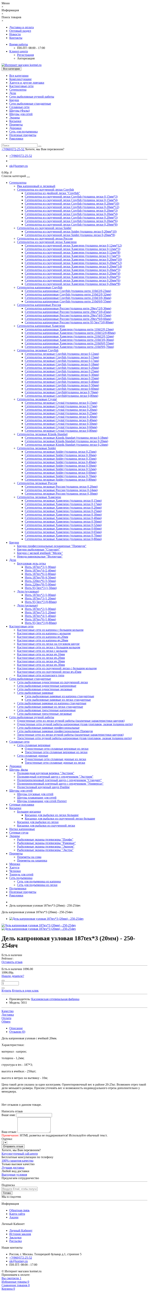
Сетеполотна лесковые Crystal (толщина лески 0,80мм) (61, 430)
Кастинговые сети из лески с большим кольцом (48, 647)
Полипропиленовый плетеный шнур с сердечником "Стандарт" (59, 780)
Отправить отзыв (13, 1146)
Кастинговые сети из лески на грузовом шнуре (48, 643)
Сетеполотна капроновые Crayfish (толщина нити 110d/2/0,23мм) (68, 291)
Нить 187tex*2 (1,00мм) (40, 595)
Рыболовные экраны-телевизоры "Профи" (45, 839)
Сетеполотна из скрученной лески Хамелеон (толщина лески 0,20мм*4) (72, 273)
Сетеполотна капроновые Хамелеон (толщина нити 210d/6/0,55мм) (69, 343)
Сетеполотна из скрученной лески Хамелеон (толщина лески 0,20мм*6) (72, 280)
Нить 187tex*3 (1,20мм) (40, 598)
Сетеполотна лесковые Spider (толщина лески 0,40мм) (60, 462)
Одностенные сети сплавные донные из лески (55, 759)
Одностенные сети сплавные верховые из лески (56, 748)
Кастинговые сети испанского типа (40, 675)
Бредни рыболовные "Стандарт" (38, 549)
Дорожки (15, 128)
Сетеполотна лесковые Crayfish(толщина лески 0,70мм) (61, 392)
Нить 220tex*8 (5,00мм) (40, 584)
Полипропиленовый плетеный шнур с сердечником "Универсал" (60, 783)
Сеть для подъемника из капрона (39, 881)
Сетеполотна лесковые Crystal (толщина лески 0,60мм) (61, 427)
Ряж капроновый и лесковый (36, 186)
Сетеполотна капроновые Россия (39, 305)
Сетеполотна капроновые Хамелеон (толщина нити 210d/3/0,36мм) (69, 339)
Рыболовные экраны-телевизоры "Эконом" (45, 846)
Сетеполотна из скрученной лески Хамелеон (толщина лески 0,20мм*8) (72, 284)
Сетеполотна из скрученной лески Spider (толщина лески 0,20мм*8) (70, 235)
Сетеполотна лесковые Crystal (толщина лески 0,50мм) (61, 423)
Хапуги (14, 867)
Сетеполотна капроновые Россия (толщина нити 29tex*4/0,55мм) (68, 315)
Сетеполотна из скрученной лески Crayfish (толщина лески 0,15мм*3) (71, 196)
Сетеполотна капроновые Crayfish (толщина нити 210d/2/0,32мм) (68, 294)
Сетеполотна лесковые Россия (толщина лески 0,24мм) (61, 490)
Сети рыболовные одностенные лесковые (44, 689)
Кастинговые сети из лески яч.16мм (41, 654)
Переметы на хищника (32, 860)
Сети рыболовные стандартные (30, 103)
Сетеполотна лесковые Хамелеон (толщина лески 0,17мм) (63, 504)
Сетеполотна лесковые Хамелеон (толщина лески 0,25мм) (63, 511)
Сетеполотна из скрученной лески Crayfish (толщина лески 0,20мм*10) (72, 203)
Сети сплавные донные (32, 755)
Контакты (15, 37)
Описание (16, 1028)
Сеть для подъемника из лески (37, 885)
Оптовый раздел (20, 30)
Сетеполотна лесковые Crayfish (37, 350)
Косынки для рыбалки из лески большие (52, 815)
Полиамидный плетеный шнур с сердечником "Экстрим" (55, 776)
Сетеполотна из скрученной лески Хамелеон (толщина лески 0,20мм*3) (72, 270)
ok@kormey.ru (18, 166)
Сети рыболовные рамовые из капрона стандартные (59, 696)
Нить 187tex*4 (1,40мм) (40, 616)
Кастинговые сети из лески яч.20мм (41, 657)
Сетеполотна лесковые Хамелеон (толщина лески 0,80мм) (63, 539)
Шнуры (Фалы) (19, 110)
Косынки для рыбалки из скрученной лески (46, 825)
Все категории (19, 75)
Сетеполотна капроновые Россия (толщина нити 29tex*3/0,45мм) (68, 312)
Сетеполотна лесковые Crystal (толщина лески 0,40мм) (61, 420)
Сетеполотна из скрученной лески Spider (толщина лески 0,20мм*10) (71, 231)
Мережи (14, 864)
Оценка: (7, 1138)
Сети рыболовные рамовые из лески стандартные (58, 699)
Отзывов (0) (17, 1031)
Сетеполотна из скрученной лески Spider (44, 228)
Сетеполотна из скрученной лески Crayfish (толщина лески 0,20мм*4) (71, 214)
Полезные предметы (22, 135)
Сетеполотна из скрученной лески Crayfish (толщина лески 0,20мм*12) (72, 207)
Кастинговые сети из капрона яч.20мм (42, 636)
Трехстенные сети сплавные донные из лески (55, 762)
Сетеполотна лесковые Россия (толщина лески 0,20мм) (61, 486)
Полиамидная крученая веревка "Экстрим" (45, 773)
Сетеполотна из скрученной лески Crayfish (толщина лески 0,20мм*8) (71, 224)
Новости (15, 34)
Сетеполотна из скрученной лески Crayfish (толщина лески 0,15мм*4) (71, 200)
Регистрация (25, 54)
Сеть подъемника (20, 878)
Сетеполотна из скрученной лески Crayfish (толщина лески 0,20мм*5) (71, 217)
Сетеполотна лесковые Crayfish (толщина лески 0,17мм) (62, 360)
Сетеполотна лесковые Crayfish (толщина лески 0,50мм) (62, 385)
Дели (12, 93)
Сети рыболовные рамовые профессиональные (48, 727)
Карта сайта (17, 1213)
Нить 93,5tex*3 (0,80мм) (41, 602)
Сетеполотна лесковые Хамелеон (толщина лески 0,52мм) (63, 525)
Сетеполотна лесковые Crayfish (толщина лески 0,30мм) (62, 374)
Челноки (15, 871)
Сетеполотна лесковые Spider (36, 448)
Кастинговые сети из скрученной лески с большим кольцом (57, 668)
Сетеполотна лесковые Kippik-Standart (42, 434)
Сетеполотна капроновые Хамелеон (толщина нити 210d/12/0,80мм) (70, 332)
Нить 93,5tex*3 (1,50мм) (41, 588)
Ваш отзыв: (9, 1131)
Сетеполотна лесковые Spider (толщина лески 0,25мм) (60, 451)
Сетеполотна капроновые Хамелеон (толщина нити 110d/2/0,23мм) (69, 329)
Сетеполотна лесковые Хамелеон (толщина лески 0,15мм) (63, 500)
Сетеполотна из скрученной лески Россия (45, 238)
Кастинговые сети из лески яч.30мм (41, 664)
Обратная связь (19, 1210)
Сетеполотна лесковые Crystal (37, 399)
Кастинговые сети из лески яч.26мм (41, 661)
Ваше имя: (8, 1115)
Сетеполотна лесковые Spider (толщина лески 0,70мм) (60, 476)
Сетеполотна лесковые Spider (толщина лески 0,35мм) (60, 458)
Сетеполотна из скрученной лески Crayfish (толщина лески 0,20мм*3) (71, 210)
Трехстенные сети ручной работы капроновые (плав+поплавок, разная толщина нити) (74, 738)
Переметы (16, 124)
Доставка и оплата (21, 27)
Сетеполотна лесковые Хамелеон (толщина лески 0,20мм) (63, 507)
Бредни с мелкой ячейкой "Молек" (40, 553)
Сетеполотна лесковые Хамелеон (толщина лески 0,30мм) (63, 514)
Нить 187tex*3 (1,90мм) (40, 567)
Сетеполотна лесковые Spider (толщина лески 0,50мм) (60, 465)
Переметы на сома (29, 857)
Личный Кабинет (20, 1230)
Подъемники (17, 888)
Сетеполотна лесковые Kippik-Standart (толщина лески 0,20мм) (66, 441)
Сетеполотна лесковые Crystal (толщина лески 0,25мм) (61, 413)
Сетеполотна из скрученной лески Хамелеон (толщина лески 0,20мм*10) (73, 259)
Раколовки (16, 138)
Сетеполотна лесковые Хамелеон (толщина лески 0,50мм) (63, 521)
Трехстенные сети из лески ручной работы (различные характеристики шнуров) (70, 734)
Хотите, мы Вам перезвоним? (44, 149)
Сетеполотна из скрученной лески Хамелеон (47, 242)
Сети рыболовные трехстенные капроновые (46, 710)
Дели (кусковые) (28, 591)
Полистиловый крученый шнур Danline (43, 787)
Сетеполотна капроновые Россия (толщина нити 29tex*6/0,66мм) (68, 319)
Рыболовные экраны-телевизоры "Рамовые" (46, 843)
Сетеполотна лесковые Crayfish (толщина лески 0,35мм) (62, 378)
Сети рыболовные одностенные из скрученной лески (52, 682)
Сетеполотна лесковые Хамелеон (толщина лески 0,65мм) (63, 532)
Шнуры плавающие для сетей (36, 797)
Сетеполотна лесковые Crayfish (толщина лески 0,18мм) (62, 364)
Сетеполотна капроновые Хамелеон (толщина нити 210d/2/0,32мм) (69, 336)
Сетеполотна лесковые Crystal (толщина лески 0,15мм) (61, 402)
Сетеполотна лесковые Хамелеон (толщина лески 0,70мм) (63, 535)
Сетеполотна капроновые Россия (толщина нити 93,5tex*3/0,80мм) (69, 322)
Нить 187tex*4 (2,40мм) (40, 570)
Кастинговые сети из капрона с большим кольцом (50, 629)
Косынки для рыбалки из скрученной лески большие (60, 818)
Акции (13, 1217)
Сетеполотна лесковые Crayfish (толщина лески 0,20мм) (62, 367)
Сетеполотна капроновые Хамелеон (41, 325)
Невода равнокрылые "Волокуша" (40, 556)
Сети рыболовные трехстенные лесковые (44, 713)
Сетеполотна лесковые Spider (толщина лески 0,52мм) (60, 469)
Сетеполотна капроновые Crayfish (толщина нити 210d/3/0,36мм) (68, 298)
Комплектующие (20, 79)
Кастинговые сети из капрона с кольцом (44, 633)
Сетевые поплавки (21, 804)
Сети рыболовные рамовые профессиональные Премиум (55, 731)
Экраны (14, 117)
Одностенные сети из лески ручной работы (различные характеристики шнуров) (71, 720)
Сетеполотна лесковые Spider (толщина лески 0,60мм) (60, 472)
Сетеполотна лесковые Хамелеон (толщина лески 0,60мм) (63, 528)
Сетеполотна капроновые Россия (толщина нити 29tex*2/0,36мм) (68, 308)
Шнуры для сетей (21, 114)
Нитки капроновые (22, 829)
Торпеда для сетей (21, 874)
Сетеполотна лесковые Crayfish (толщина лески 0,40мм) (62, 381)
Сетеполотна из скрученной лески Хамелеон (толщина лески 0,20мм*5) (72, 277)
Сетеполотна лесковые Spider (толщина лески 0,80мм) (60, 479)
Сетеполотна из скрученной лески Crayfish (45, 189)
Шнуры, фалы (18, 769)
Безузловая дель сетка (31, 563)
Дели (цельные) (27, 605)
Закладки (15, 1237)
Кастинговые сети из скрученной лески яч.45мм (49, 671)
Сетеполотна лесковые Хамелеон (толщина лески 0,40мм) (63, 518)
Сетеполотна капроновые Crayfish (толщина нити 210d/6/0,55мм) (68, 301)
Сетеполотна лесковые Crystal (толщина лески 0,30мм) (61, 416)
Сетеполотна (17, 89)
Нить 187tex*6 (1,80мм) (40, 619)
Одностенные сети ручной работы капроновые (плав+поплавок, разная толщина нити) (75, 724)
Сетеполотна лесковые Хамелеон (39, 497)
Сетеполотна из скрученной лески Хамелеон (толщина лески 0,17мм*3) (72, 256)
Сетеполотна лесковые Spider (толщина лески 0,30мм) (60, 455)
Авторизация (26, 58)
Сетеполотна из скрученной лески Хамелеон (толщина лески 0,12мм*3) (72, 249)
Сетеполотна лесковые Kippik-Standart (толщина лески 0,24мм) (66, 444)
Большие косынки (29, 811)
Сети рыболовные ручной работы (31, 96)
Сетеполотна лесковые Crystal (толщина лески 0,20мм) (61, 409)
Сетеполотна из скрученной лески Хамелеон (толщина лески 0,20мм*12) (73, 263)
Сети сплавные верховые (33, 745)
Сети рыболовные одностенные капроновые (46, 685)
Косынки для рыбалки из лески (38, 822)
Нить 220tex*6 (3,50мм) (40, 581)
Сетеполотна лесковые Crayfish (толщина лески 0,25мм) (62, 371)
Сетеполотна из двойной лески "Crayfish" (52, 193)
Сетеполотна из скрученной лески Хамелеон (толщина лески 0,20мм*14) (73, 266)
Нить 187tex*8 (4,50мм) (40, 577)
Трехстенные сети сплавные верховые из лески (56, 752)
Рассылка (15, 1241)
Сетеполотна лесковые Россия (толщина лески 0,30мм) (61, 493)
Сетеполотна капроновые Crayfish (39, 287)
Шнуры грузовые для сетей (35, 794)
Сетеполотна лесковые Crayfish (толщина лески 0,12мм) (62, 353)
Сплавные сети (19, 107)
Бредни (14, 100)
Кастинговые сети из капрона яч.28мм (42, 640)
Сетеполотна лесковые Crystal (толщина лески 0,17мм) (61, 406)
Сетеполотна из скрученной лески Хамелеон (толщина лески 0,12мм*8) (72, 252)
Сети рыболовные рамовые (35, 692)
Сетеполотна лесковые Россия (37, 483)
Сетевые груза (18, 832)
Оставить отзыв (12, 962)
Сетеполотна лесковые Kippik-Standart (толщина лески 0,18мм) (66, 437)
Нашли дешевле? (13, 976)
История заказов (20, 1234)
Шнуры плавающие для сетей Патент (42, 801)
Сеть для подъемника (23, 131)
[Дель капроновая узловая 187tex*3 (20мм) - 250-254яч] (46, 918)
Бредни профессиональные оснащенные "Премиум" (51, 546)
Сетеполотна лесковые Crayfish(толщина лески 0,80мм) (61, 395)
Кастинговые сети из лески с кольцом (42, 650)
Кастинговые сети (21, 86)
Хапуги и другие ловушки (26, 82)
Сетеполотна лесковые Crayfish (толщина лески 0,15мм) (62, 357)
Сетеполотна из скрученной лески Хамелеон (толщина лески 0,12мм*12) (73, 245)
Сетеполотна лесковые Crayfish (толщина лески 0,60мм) (62, 388)
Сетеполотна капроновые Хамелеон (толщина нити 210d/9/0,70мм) (69, 346)
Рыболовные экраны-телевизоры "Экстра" (45, 850)
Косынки (15, 121)
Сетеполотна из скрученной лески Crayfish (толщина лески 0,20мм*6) (71, 221)
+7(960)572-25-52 (20, 155)
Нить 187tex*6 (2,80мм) (40, 574)
